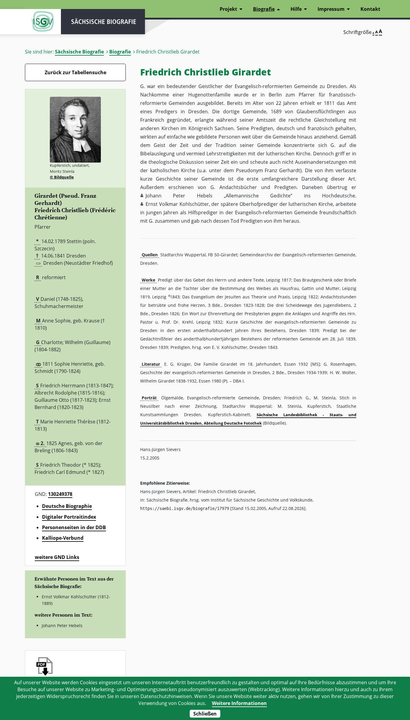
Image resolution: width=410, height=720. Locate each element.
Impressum (331, 9)
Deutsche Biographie (67, 506)
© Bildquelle (62, 177)
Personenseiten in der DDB (74, 527)
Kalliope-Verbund (62, 538)
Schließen (205, 713)
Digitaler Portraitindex (69, 517)
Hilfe (296, 9)
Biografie (120, 51)
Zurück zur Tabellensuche (75, 72)
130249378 (60, 494)
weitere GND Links (57, 557)
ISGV (43, 21)
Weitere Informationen (239, 703)
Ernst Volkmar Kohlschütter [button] (177, 204)
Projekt (228, 9)
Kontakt (370, 9)
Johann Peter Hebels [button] (179, 195)
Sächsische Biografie (79, 51)
